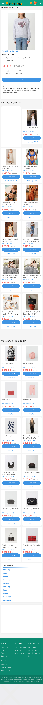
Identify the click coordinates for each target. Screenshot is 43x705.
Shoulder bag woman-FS (10, 509)
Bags (5, 573)
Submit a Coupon (34, 653)
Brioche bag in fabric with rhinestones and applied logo (9, 474)
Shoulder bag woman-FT (31, 472)
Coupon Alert (32, 647)
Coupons (4, 656)
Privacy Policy (6, 667)
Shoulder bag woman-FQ (31, 545)
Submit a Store (33, 650)
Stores (3, 650)
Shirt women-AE (7, 363)
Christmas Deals (20, 647)
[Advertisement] (11, 126)
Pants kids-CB (7, 436)
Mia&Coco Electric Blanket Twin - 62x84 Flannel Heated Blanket (32, 278)
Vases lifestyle (28, 363)
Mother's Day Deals (21, 650)
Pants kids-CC (28, 399)
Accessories (8, 580)
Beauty (6, 583)
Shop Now (21, 80)
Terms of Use (5, 670)
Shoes (5, 576)
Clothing (6, 570)
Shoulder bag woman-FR (31, 509)
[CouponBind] (15, 3)
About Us (4, 665)
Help (29, 656)
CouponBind (38, 679)
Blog (2, 653)
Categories (4, 647)
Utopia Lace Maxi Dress (31, 127)
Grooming (7, 600)
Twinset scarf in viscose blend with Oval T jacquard (31, 438)
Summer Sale (19, 653)
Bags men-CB (6, 399)
